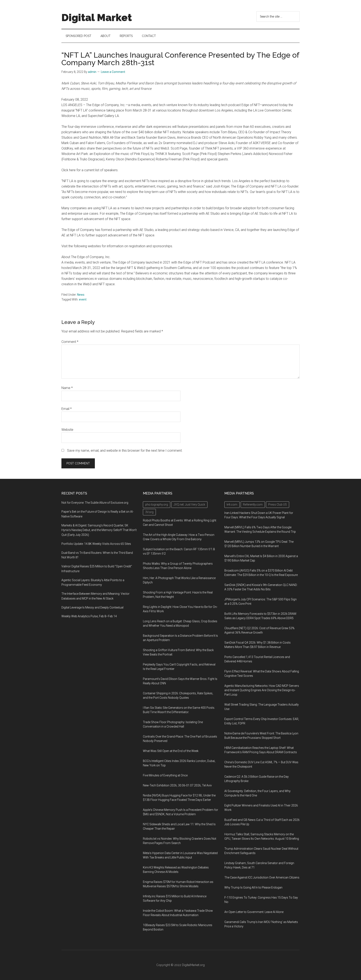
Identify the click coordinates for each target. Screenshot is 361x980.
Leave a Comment (113, 72)
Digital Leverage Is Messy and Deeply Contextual (92, 607)
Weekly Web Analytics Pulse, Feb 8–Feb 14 (89, 616)
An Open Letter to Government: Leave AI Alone (253, 912)
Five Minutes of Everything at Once (165, 775)
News (80, 294)
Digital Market (96, 17)
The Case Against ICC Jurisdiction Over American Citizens (261, 877)
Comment (69, 342)
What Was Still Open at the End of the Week (170, 751)
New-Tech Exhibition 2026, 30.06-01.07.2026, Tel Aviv (177, 785)
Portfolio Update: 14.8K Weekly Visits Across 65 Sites (96, 543)
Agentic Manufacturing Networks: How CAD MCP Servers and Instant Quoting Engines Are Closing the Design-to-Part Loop (261, 690)
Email (66, 409)
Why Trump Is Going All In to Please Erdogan (253, 887)
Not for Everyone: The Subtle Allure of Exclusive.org (94, 502)
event (82, 299)
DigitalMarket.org (193, 965)
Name (67, 388)
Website (67, 430)
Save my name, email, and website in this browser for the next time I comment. (125, 451)
